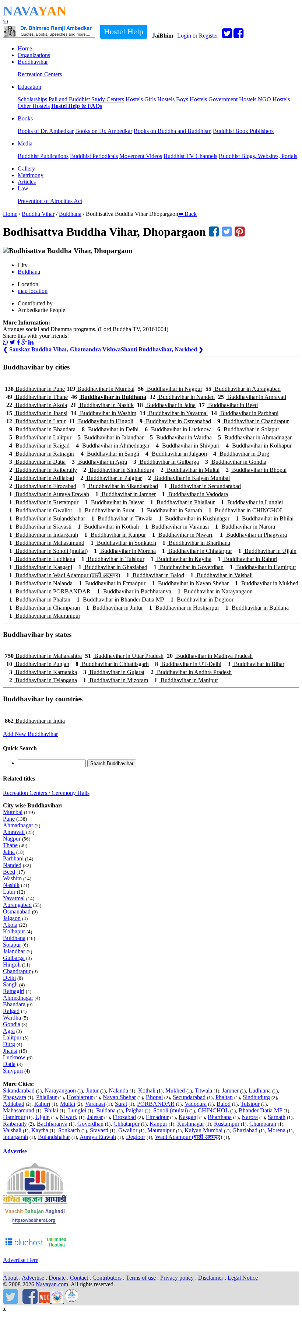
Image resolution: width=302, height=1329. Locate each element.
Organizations (34, 55)
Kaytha (39, 1130)
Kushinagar (190, 1124)
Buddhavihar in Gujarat (113, 672)
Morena (276, 1130)
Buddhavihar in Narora (245, 526)
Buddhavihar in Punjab (37, 664)
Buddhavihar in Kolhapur (259, 445)
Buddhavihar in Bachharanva (134, 591)
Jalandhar (14, 951)
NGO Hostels (274, 99)
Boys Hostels (191, 99)
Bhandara (14, 1004)
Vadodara (196, 1104)
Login (184, 35)
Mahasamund (18, 1110)
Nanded (12, 865)
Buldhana (70, 214)
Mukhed (175, 1090)
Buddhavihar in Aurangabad (243, 389)
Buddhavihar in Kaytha (181, 559)
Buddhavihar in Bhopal (256, 470)
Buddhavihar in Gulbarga (166, 462)
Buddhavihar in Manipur (186, 680)
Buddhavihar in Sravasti (40, 526)
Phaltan (224, 1097)
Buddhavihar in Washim (103, 413)
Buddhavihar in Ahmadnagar (255, 437)
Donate (57, 1277)
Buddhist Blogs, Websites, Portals (258, 156)
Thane (10, 845)
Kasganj (188, 1117)
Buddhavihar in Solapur (248, 429)
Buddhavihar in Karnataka (43, 672)
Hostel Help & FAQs (76, 106)
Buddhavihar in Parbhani (244, 413)
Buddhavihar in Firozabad (42, 486)
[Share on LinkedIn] (31, 342)
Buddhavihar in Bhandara (42, 429)
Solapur (12, 944)
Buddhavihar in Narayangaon (215, 591)
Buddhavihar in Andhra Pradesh (191, 672)
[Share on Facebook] (19, 342)
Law (23, 188)
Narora (250, 1117)
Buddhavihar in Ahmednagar (113, 445)
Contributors (107, 1277)
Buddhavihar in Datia (37, 462)
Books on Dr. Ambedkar (103, 131)
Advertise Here (20, 1260)
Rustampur (226, 1124)
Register (208, 35)
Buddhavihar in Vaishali (221, 575)
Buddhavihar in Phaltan (39, 599)
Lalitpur (12, 1037)
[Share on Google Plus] (24, 342)
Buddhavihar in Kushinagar (194, 518)
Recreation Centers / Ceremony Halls (46, 793)
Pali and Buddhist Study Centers (86, 99)
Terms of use (141, 1277)
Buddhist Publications (43, 156)
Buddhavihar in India (35, 721)
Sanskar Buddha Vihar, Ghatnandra (52, 349)
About (10, 1277)
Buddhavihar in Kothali (108, 526)
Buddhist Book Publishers (243, 131)
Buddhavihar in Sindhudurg (118, 470)
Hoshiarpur (80, 1097)
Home (25, 48)
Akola (10, 925)
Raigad (11, 1011)
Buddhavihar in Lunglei (252, 502)
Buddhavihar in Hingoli (101, 421)
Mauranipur (161, 1130)
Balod (224, 1104)
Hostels (134, 99)
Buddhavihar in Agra (99, 462)
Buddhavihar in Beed (228, 405)
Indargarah (15, 1137)
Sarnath (276, 1117)
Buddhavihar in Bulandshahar (47, 518)
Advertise (15, 1151)
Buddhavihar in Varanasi (177, 526)
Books (25, 118)
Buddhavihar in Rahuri (247, 559)
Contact (79, 1277)
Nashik (11, 885)
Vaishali (12, 1130)
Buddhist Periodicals (94, 156)
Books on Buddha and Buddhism (172, 131)
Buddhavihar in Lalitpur (40, 437)
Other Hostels (34, 106)
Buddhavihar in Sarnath (171, 510)
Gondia (11, 1024)
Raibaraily (15, 1124)
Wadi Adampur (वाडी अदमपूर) (188, 1137)
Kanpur (158, 1124)
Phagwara (14, 1097)
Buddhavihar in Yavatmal (174, 413)
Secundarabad (189, 1097)
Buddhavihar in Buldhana (108, 397)
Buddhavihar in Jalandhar (111, 437)
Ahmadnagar (18, 825)
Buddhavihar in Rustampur (43, 502)
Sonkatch (69, 1130)
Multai (67, 1104)
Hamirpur (14, 1117)
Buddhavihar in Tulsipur (112, 559)
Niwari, (68, 1117)
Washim (12, 878)
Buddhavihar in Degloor (202, 599)
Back (187, 214)
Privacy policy (177, 1277)
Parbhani (13, 858)
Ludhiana (260, 1090)
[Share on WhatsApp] (5, 342)
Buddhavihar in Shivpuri (188, 445)
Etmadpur (157, 1117)
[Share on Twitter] (12, 342)
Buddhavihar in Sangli (110, 453)
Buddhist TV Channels (190, 156)
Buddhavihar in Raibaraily (43, 470)
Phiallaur (46, 1097)
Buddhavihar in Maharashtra (43, 656)
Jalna (9, 852)
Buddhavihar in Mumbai (100, 389)
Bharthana (220, 1117)
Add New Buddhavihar (30, 734)
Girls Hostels (159, 99)
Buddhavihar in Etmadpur (112, 583)
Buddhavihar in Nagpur (170, 389)
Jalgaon (12, 918)
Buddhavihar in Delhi (110, 429)
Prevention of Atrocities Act (50, 201)
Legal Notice (243, 1277)
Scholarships (32, 99)
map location (33, 291)
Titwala (203, 1090)
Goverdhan (90, 1124)
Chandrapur (17, 971)
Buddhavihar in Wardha (181, 437)
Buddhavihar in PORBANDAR (50, 591)
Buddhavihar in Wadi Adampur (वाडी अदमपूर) (64, 575)
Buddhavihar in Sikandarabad (120, 486)
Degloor (135, 1137)
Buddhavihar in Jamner (125, 494)
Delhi (9, 978)
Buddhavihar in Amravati (252, 397)
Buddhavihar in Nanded (182, 397)
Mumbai (12, 812)
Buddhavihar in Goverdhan (189, 567)
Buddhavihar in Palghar (111, 478)
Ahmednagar (18, 998)
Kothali (146, 1090)
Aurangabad (17, 905)
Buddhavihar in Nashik (102, 405)
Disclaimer (210, 1277)
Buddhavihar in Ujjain (267, 551)
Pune (9, 819)
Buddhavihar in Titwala (121, 518)
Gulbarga (14, 958)
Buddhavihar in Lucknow (178, 429)
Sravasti (99, 1130)
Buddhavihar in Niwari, (183, 535)
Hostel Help (123, 31)
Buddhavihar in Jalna (166, 405)
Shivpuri (13, 1070)
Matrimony (30, 175)
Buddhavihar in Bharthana (196, 543)
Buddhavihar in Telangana (43, 680)
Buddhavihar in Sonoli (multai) (48, 551)
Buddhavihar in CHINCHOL (246, 510)
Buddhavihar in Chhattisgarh (112, 664)
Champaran (262, 1124)
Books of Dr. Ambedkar (46, 131)
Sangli (10, 984)
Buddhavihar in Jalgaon (176, 453)
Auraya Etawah (98, 1137)
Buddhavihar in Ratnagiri (41, 453)
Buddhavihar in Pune (35, 389)
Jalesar (95, 1117)
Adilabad (13, 1104)
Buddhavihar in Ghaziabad (112, 567)
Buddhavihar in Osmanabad (175, 421)
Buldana (106, 1110)
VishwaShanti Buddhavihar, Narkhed (152, 349)
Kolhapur (14, 931)
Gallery (26, 168)
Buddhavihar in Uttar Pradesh (124, 656)
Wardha (12, 1017)
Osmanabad (17, 911)
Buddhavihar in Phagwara (253, 535)
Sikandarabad (19, 1090)
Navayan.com (52, 1284)
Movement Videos (140, 156)
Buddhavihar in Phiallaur (182, 502)
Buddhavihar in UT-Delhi (188, 664)
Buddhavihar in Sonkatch (123, 543)
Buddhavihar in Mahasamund (46, 543)
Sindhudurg (256, 1097)
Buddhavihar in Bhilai (265, 518)
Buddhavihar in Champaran (44, 607)
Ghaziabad (244, 1130)
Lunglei (77, 1110)
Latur (9, 891)
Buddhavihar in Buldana (257, 607)
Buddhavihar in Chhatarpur (197, 551)
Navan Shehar (119, 1097)
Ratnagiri (13, 991)
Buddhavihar (33, 62)
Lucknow (14, 1057)
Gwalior (127, 1130)
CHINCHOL (213, 1110)
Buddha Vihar (38, 214)
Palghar (134, 1110)
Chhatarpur (126, 1124)
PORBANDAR (156, 1104)
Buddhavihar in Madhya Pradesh (210, 656)
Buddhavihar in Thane (37, 397)
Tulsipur (250, 1104)
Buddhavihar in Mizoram (115, 680)
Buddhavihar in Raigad (39, 445)
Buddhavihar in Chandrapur (253, 421)
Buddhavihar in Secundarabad (202, 486)
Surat (121, 1104)
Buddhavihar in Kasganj (40, 567)
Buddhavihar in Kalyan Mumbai (189, 478)
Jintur (92, 1090)
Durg (9, 1044)
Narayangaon (60, 1090)
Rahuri (42, 1104)
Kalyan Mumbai (203, 1130)
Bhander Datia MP (260, 1110)
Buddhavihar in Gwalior (40, 510)
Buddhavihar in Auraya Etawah (49, 494)
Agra (9, 1031)
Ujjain (42, 1117)
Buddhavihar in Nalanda (41, 583)
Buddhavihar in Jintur (114, 607)
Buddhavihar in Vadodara (195, 494)
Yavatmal (14, 898)
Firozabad (124, 1117)
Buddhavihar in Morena (125, 551)
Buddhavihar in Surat (106, 510)
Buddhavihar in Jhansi (36, 413)
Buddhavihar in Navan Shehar (190, 583)
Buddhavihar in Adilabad (41, 478)
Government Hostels (232, 99)
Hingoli (12, 964)
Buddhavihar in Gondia (235, 462)
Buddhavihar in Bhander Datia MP (120, 599)
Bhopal (154, 1097)
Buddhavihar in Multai (190, 470)
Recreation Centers (40, 74)
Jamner (230, 1090)
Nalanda (118, 1090)
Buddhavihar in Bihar (256, 664)
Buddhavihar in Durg (241, 453)
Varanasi (95, 1104)
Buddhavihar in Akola (36, 405)
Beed (9, 872)
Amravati (14, 832)
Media (25, 143)
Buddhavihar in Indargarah (43, 535)
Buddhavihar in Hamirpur (263, 567)
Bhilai (51, 1110)
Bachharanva (52, 1124)
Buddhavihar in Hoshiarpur (184, 607)
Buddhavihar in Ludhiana (42, 559)
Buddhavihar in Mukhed (266, 583)
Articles (27, 182)
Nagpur (12, 838)
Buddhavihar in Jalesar (114, 502)
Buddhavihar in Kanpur (115, 535)
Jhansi (10, 1051)
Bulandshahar (54, 1137)
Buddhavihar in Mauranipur (44, 616)
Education (29, 87)
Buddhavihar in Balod (155, 575)
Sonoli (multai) (170, 1110)
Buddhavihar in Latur (36, 421)
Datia (9, 1064)
